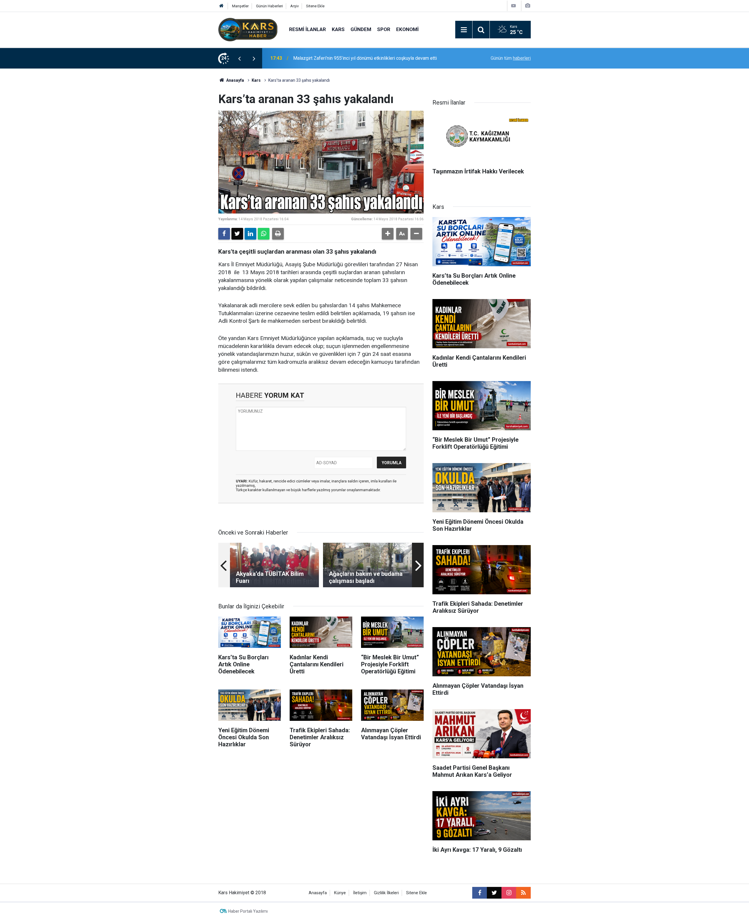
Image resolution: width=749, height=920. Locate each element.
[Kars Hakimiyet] (247, 29)
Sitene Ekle (315, 6)
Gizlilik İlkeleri (386, 892)
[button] (388, 234)
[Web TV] (513, 5)
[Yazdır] (278, 234)
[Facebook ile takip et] (479, 893)
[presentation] (239, 58)
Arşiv (294, 6)
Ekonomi (407, 29)
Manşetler (240, 6)
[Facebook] (224, 234)
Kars (338, 29)
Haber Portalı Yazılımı (248, 911)
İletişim (360, 892)
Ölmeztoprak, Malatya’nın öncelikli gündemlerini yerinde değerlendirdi (363, 58)
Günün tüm (511, 58)
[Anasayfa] (221, 6)
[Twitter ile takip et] (494, 893)
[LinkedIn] (250, 234)
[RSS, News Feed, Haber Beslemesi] (523, 893)
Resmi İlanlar (307, 29)
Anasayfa (234, 80)
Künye (340, 892)
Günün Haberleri (269, 6)
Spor (383, 29)
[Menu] (463, 29)
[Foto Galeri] (527, 5)
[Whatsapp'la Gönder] (263, 234)
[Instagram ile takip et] (508, 893)
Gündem (361, 29)
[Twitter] (237, 234)
